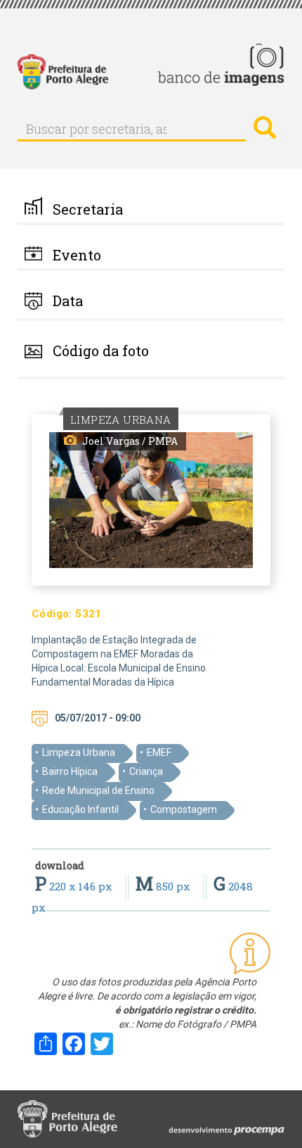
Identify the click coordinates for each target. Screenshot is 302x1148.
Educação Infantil (80, 809)
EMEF (159, 752)
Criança (146, 771)
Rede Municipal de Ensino (98, 790)
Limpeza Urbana (78, 752)
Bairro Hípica (70, 771)
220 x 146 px (74, 886)
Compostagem (183, 809)
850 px (164, 886)
